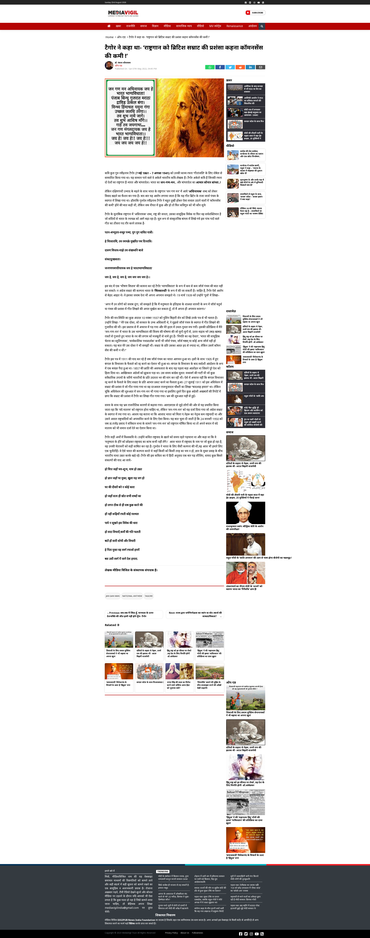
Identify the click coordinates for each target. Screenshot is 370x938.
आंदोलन (252, 26)
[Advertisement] (245, 263)
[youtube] (259, 2)
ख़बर (118, 26)
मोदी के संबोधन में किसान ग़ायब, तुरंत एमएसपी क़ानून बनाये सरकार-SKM (173, 877)
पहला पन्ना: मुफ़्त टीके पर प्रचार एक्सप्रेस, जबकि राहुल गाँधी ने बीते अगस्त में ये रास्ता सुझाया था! (208, 899)
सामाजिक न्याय (184, 26)
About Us (185, 932)
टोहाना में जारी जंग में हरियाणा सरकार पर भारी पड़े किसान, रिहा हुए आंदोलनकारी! (209, 879)
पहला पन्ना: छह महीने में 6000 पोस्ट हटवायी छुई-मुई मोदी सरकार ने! (245, 907)
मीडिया (167, 26)
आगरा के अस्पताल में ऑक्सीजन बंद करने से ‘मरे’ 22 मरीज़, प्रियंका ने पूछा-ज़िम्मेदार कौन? (173, 896)
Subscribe (257, 12)
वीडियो (200, 26)
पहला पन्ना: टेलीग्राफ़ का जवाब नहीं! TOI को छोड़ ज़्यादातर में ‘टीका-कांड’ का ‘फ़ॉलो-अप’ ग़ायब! (245, 887)
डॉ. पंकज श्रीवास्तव (123, 62)
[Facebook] (246, 2)
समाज (143, 26)
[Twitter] (250, 2)
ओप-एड (118, 65)
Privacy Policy (171, 932)
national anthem (132, 596)
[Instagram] (254, 2)
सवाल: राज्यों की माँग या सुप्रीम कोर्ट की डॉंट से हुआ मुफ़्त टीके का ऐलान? (210, 889)
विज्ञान (155, 26)
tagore (149, 596)
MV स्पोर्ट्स (215, 26)
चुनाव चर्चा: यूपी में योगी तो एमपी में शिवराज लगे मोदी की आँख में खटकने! (173, 907)
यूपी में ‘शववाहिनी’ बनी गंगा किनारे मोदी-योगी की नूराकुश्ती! (244, 877)
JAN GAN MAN (113, 596)
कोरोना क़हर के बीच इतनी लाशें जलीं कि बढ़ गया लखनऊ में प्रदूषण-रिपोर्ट (209, 910)
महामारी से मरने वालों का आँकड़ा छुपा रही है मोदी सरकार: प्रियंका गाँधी (246, 898)
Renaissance (234, 26)
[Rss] (263, 2)
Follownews (197, 932)
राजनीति (130, 26)
